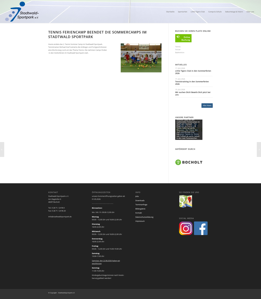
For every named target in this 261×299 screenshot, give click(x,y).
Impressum (140, 221)
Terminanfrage (141, 204)
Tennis (178, 46)
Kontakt (138, 213)
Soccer (178, 49)
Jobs (137, 196)
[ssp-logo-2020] (22, 11)
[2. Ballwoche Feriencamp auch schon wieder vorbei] (2, 149)
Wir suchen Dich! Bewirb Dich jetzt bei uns (192, 93)
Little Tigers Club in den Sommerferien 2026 (193, 72)
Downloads (140, 200)
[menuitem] (170, 11)
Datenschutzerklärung (144, 217)
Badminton (179, 52)
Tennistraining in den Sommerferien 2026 (192, 82)
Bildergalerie (140, 209)
